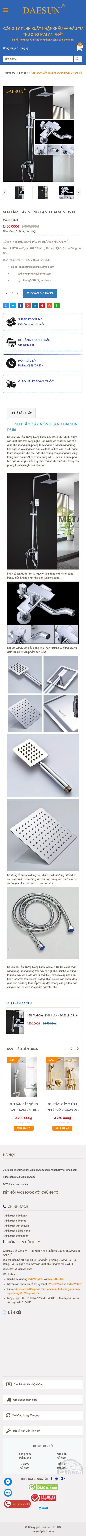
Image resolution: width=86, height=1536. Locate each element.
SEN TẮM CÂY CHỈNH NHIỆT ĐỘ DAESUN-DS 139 (62, 1107)
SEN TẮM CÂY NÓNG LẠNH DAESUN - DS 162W (23, 1107)
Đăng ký (23, 48)
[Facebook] (17, 1482)
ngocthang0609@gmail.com (23, 1293)
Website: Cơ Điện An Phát (17, 1269)
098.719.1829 (74, 1284)
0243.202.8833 (55, 1279)
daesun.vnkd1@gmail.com (30, 1289)
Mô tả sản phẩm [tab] (21, 413)
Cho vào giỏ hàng (40, 293)
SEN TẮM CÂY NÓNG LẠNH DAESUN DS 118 (52, 1015)
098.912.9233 (35, 1279)
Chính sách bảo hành (15, 1215)
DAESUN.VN (10, 1274)
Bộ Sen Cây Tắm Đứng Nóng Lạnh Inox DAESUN (35, 436)
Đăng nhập (9, 48)
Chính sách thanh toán (15, 1235)
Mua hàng (23, 1128)
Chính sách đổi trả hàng (16, 1230)
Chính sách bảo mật (14, 1220)
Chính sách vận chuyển (16, 1225)
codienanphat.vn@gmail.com (63, 1289)
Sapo (51, 1531)
